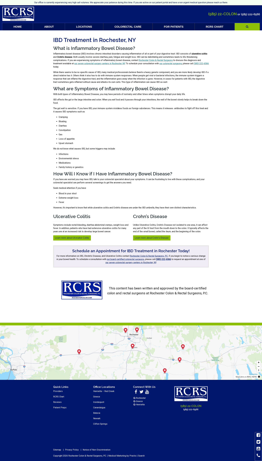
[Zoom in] (259, 362)
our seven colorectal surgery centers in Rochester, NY (99, 63)
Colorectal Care (127, 26)
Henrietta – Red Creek (103, 391)
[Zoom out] (259, 366)
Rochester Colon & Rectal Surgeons (156, 60)
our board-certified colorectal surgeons (125, 259)
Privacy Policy (72, 450)
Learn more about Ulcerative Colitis (72, 238)
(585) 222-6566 (250, 14)
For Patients (173, 26)
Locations (84, 26)
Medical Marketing (117, 455)
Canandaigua (99, 407)
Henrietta (140, 404)
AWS (249, 376)
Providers (58, 391)
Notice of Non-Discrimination (96, 450)
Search (141, 455)
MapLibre (240, 376)
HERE (254, 376)
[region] (131, 352)
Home (18, 26)
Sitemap (57, 450)
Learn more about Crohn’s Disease (152, 238)
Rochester (141, 398)
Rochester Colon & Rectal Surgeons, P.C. (149, 256)
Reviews (57, 402)
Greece (96, 396)
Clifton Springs (100, 424)
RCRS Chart (214, 26)
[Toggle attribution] (259, 376)
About (49, 26)
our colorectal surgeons (170, 63)
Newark (96, 418)
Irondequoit (98, 402)
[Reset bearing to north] (259, 370)
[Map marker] (179, 360)
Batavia (96, 413)
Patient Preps (59, 407)
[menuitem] (17, 26)
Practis (132, 455)
